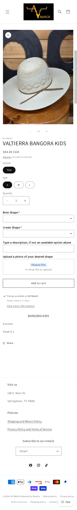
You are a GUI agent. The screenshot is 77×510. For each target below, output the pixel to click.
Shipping (7, 157)
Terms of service (19, 502)
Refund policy (50, 496)
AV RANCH (15, 496)
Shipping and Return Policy (24, 421)
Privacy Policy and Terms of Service (29, 429)
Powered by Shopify (30, 496)
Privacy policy (67, 496)
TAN (9, 170)
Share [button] (10, 343)
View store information (21, 306)
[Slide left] (30, 131)
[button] (7, 12)
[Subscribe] (57, 451)
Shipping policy (38, 502)
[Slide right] (47, 131)
